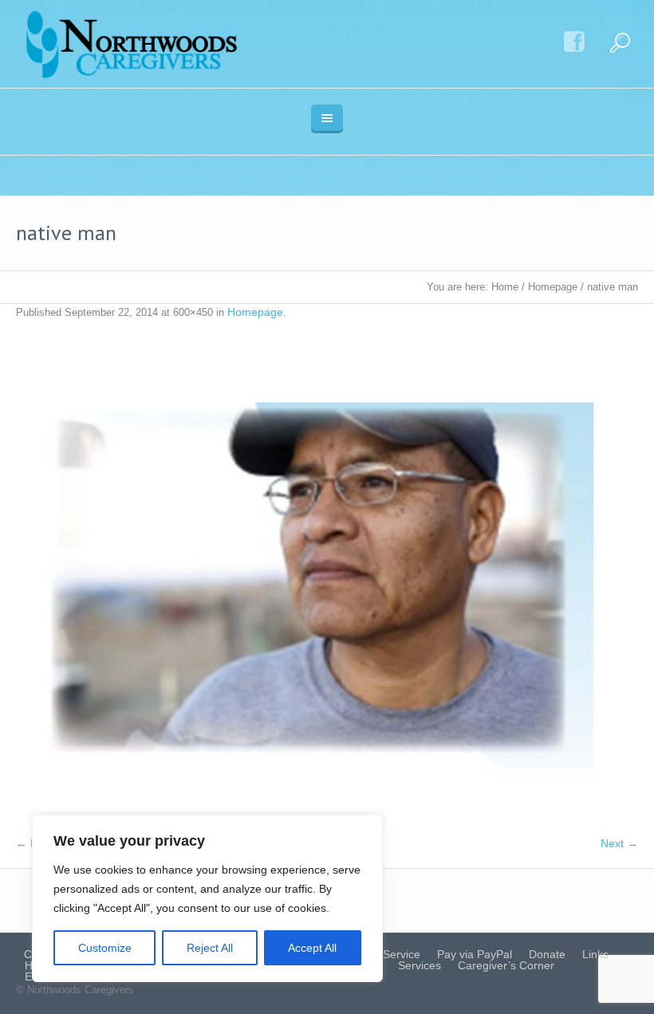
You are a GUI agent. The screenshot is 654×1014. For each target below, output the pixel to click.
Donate (547, 954)
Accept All (312, 947)
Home (504, 287)
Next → (619, 843)
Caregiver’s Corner (506, 965)
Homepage (552, 287)
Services (419, 965)
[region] (207, 898)
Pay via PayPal (474, 954)
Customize (105, 947)
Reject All (210, 947)
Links (595, 954)
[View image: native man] (327, 586)
